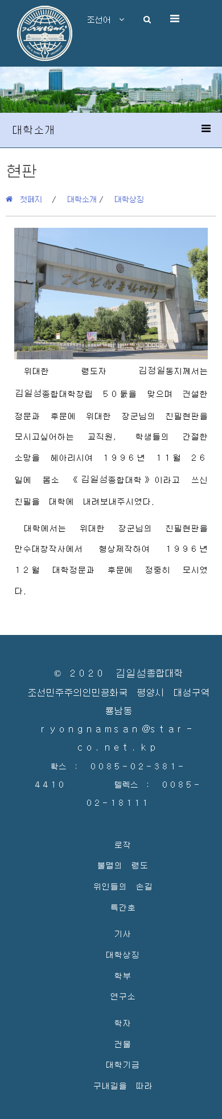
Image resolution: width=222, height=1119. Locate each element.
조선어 (103, 19)
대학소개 (82, 199)
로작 (122, 844)
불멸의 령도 (122, 864)
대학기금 (122, 1064)
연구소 (122, 995)
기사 (122, 933)
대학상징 (129, 199)
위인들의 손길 (123, 886)
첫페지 (27, 199)
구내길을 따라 (123, 1085)
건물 (122, 1043)
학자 (122, 1022)
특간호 (122, 907)
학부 (122, 975)
